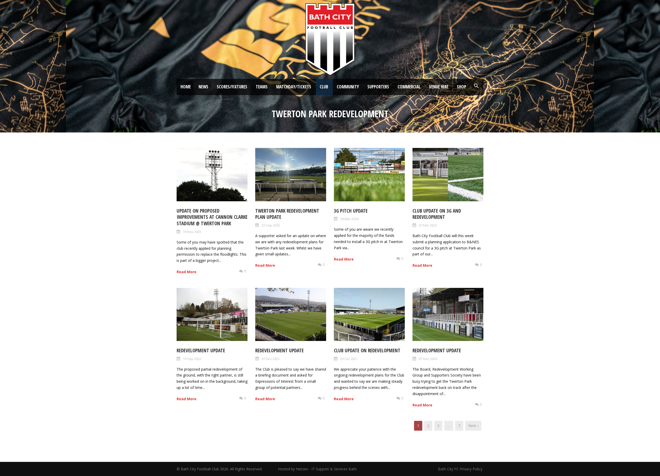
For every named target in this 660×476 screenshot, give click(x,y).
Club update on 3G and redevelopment (436, 214)
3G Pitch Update (351, 210)
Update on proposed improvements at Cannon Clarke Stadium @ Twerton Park (212, 217)
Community (348, 87)
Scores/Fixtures (232, 87)
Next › (473, 425)
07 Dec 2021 (270, 358)
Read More (186, 271)
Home (185, 87)
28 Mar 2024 (349, 218)
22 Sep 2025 (270, 225)
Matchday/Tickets (293, 87)
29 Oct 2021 (349, 358)
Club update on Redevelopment (367, 350)
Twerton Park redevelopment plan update (287, 214)
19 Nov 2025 (192, 231)
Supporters (378, 87)
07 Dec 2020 (428, 358)
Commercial (409, 87)
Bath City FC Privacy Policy (460, 468)
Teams (262, 87)
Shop (461, 87)
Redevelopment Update (201, 350)
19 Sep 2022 (192, 358)
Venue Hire (438, 87)
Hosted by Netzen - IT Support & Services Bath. (317, 468)
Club (324, 87)
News (203, 87)
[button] (476, 86)
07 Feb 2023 (428, 225)
